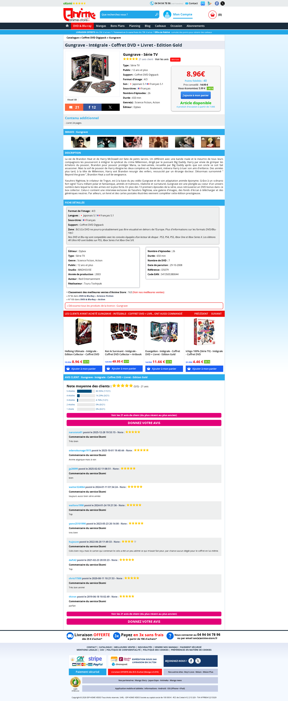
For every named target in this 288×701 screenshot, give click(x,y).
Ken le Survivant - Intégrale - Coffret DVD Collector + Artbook (123, 353)
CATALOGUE (105, 647)
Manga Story (141, 680)
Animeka (164, 680)
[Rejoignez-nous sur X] (222, 3)
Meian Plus (208, 672)
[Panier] (212, 14)
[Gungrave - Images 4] (158, 142)
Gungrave (115, 37)
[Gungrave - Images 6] (210, 142)
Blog (147, 26)
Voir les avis (162, 59)
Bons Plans (118, 26)
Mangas (101, 26)
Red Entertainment (89, 279)
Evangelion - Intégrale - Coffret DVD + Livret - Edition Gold (162, 353)
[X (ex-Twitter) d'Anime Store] (198, 661)
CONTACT (92, 647)
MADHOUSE (85, 269)
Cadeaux (160, 26)
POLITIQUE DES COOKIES (156, 649)
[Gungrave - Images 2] (106, 142)
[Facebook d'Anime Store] (191, 661)
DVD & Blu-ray (82, 26)
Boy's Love (189, 672)
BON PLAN (175, 59)
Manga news (176, 680)
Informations (150, 688)
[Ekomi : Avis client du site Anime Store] (75, 686)
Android (162, 688)
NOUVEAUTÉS (145, 647)
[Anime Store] (79, 14)
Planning (134, 26)
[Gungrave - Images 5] (184, 142)
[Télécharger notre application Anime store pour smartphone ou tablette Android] (210, 3)
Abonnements (196, 26)
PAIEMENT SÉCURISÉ (190, 647)
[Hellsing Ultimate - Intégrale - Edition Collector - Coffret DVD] (83, 333)
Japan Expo (153, 680)
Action (156, 102)
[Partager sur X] (111, 107)
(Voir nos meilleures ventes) (148, 292)
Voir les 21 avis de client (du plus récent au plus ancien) (144, 415)
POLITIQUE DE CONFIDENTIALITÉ (123, 649)
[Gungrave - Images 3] (132, 142)
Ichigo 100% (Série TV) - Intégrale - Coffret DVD (204, 353)
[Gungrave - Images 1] (80, 142)
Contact (193, 3)
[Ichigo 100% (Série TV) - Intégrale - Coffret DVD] (204, 333)
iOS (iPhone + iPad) (176, 688)
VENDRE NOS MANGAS (166, 647)
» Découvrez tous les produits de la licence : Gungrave (97, 305)
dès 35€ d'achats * (94, 32)
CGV (102, 649)
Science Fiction (143, 102)
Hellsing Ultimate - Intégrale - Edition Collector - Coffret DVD (82, 353)
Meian (198, 672)
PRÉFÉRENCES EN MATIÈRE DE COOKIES (191, 649)
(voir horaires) (177, 3)
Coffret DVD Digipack (93, 37)
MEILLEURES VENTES (124, 647)
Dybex (137, 107)
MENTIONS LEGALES (87, 649)
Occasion (176, 26)
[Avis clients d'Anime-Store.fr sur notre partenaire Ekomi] (74, 3)
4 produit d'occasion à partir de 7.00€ (196, 106)
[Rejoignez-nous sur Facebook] (217, 3)
